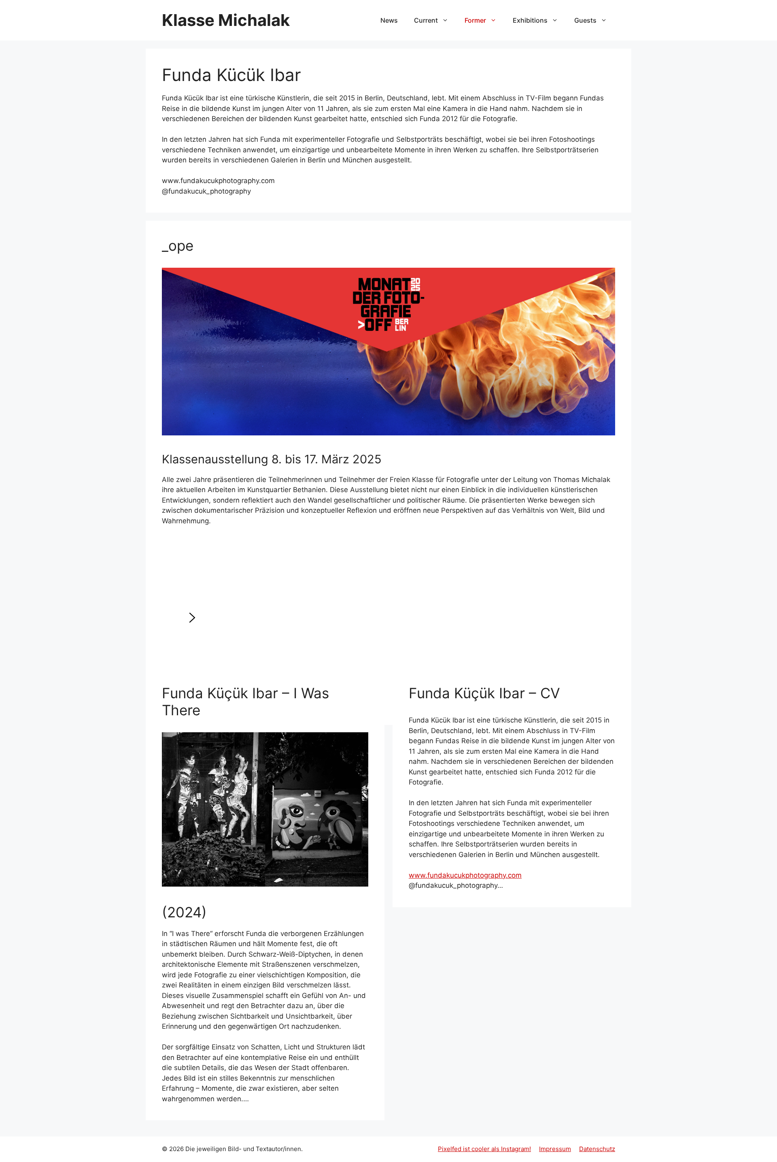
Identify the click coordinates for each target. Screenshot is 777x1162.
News (389, 20)
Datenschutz (597, 1149)
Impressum (555, 1149)
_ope (177, 245)
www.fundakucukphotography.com (465, 875)
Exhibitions (530, 20)
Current (426, 20)
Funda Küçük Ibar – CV (484, 692)
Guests (585, 20)
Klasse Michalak (226, 20)
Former (475, 20)
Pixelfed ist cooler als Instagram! (484, 1149)
